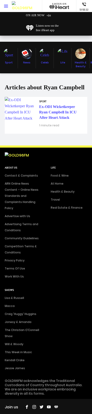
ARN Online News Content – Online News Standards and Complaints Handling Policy (21, 196)
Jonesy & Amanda (18, 322)
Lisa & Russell (14, 298)
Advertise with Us (17, 216)
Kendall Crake (15, 360)
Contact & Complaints (21, 176)
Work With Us (14, 276)
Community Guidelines (22, 238)
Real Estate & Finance (67, 208)
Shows (9, 290)
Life (53, 168)
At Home (57, 184)
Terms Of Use (15, 268)
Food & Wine (60, 176)
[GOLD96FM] (22, 6)
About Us (11, 168)
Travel (55, 200)
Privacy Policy (15, 260)
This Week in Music (18, 352)
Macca (10, 306)
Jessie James (15, 368)
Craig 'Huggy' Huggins (20, 314)
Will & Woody (14, 344)
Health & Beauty (63, 192)
